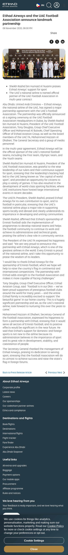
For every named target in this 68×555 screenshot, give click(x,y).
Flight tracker (9, 437)
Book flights (9, 424)
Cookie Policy (55, 526)
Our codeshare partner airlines (18, 405)
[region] (34, 535)
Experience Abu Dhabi (14, 447)
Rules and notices (11, 493)
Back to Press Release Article (17, 372)
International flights (13, 433)
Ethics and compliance (14, 410)
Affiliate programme (13, 488)
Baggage (7, 470)
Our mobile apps (11, 479)
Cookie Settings (34, 540)
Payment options (11, 474)
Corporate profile (11, 387)
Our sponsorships (11, 401)
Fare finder (8, 442)
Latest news (9, 391)
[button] (40, 5)
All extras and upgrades (15, 465)
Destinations (9, 428)
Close (34, 549)
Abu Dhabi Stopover (13, 451)
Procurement (9, 483)
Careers (7, 396)
